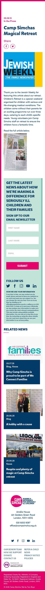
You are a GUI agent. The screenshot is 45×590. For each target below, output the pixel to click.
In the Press (10, 21)
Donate (8, 555)
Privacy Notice (32, 555)
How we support (13, 552)
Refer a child (31, 549)
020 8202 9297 (23, 522)
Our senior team (13, 549)
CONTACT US (10, 558)
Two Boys (31, 587)
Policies (28, 558)
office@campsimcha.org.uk (23, 525)
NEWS (27, 552)
